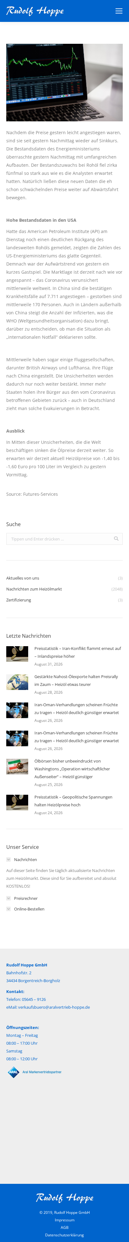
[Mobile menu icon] (119, 11)
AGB (65, 1227)
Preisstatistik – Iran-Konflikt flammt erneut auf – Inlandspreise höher (77, 652)
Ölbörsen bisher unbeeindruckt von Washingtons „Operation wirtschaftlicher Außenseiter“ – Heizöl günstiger (72, 768)
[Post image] (17, 654)
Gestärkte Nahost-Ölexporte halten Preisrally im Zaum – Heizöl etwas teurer (76, 680)
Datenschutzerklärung (64, 1235)
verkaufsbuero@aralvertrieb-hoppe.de (54, 1007)
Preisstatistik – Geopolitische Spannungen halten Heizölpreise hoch (73, 801)
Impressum (65, 1220)
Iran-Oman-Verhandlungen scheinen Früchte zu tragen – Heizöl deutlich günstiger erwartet (76, 708)
